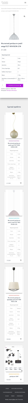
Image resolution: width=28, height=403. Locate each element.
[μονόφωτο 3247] (14, 359)
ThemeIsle (20, 399)
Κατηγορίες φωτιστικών (16, 388)
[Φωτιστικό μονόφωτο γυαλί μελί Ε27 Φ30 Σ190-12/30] (14, 125)
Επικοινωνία (20, 396)
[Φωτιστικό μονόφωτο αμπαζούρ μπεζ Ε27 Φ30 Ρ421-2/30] (14, 280)
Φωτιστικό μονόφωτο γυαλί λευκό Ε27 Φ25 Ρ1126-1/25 (14, 222)
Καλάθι (7, 396)
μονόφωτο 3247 (14, 376)
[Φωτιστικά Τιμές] (5, 2)
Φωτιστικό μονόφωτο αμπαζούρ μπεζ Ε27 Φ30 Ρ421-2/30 (14, 299)
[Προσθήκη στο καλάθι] (21, 183)
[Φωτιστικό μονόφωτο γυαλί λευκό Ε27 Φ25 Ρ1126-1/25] (14, 203)
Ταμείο (12, 396)
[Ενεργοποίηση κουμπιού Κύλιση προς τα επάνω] (25, 400)
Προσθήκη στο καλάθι (13, 85)
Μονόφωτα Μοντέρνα (16, 8)
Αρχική (7, 388)
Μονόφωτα (9, 8)
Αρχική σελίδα (4, 8)
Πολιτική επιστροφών (20, 392)
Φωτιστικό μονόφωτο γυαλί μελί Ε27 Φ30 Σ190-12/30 (14, 145)
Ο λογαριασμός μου (7, 392)
